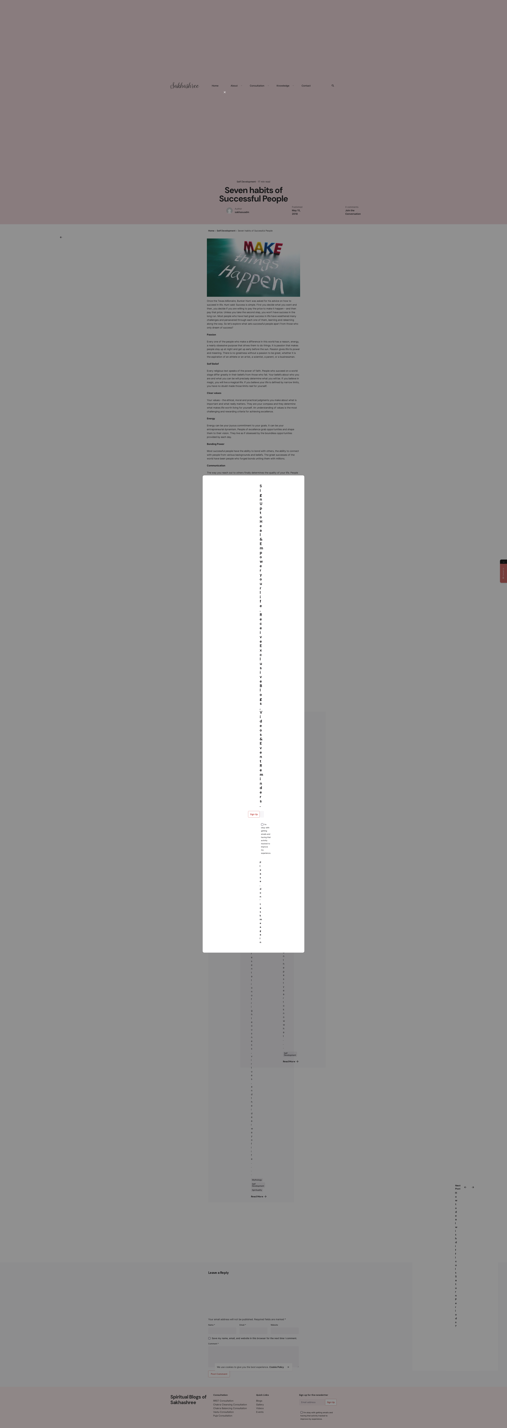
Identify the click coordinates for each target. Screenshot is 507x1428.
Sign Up (254, 814)
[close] (224, 92)
